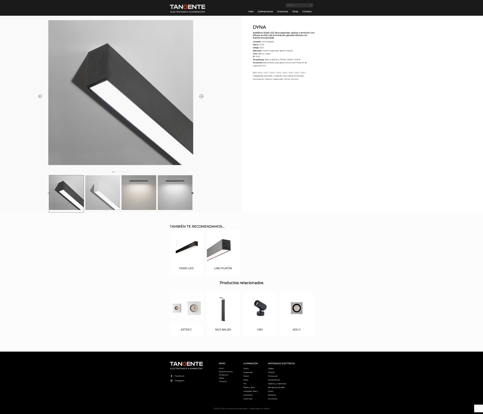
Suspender (278, 79)
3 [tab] (121, 173)
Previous (48, 193)
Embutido (299, 76)
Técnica (294, 79)
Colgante (277, 76)
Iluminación (258, 79)
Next (192, 193)
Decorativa (288, 76)
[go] (310, 5)
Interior (268, 79)
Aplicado (268, 76)
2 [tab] (117, 173)
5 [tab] (129, 173)
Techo (287, 79)
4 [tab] (125, 173)
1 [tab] (114, 173)
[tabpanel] (120, 94)
